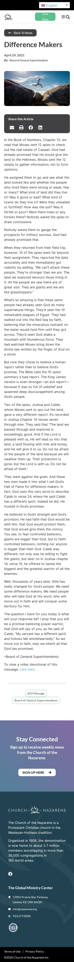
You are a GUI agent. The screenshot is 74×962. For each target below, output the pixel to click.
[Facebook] (10, 874)
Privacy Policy (34, 951)
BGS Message (36, 693)
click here (27, 669)
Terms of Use (12, 951)
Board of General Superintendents (36, 700)
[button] (63, 16)
